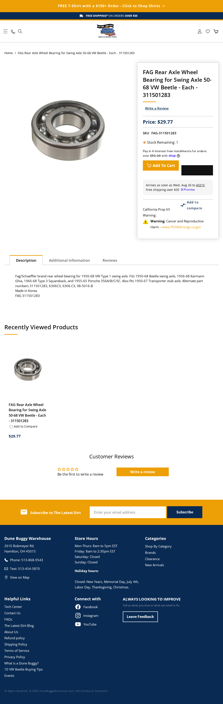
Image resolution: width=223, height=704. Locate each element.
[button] (5, 31)
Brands (150, 552)
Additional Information (69, 260)
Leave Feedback (140, 616)
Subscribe (184, 512)
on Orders (111, 16)
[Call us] (12, 31)
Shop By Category (158, 546)
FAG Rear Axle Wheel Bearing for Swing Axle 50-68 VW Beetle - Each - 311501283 (27, 412)
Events (9, 675)
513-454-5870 (29, 568)
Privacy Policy (14, 657)
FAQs (8, 619)
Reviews (110, 260)
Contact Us (12, 613)
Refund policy (14, 638)
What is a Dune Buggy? (21, 663)
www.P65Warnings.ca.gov (181, 227)
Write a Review (157, 108)
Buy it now (197, 170)
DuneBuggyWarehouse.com (56, 690)
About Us (11, 632)
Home (8, 53)
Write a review (142, 471)
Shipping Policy (15, 644)
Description (26, 260)
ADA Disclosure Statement (92, 690)
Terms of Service (16, 650)
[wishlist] (207, 31)
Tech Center (13, 606)
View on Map (19, 577)
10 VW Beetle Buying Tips (23, 669)
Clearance (152, 559)
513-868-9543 (32, 560)
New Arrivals (154, 565)
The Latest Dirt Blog (19, 625)
